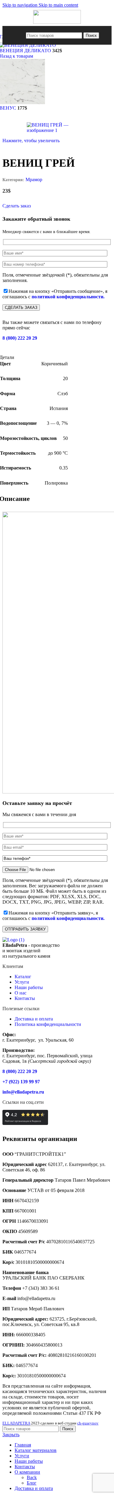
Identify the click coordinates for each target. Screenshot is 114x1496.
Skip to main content (58, 5)
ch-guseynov (87, 1423)
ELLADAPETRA (16, 1423)
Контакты (25, 998)
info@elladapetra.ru (23, 1091)
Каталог (23, 976)
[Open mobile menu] (20, 35)
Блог (31, 1482)
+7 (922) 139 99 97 (21, 1081)
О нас (20, 992)
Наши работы (29, 987)
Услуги (22, 982)
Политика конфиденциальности (48, 1024)
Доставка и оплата (34, 1018)
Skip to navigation (20, 5)
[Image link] (13, 939)
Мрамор (34, 179)
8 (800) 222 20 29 (19, 338)
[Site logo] (57, 22)
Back (32, 1477)
